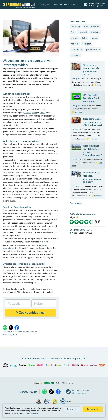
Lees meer (79, 112)
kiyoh (74, 217)
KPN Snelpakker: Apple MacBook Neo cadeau (91, 98)
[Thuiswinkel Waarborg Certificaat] (38, 401)
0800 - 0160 (29, 391)
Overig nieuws (76, 203)
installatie (95, 32)
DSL (73, 32)
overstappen (76, 49)
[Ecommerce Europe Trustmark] (47, 401)
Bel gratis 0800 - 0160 (81, 229)
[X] (11, 327)
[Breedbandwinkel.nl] (19, 4)
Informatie (64, 4)
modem (94, 38)
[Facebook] (16, 327)
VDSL (42, 112)
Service (55, 4)
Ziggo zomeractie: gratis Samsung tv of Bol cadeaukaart (92, 121)
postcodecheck (93, 49)
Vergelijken (44, 4)
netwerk (74, 43)
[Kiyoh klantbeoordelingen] (55, 401)
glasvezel (27, 112)
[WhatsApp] (5, 327)
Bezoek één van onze (97, 4)
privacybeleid (32, 413)
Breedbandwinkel (92, 26)
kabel (34, 112)
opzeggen (86, 43)
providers (75, 55)
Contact (75, 4)
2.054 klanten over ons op (83, 214)
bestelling (75, 26)
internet (74, 38)
